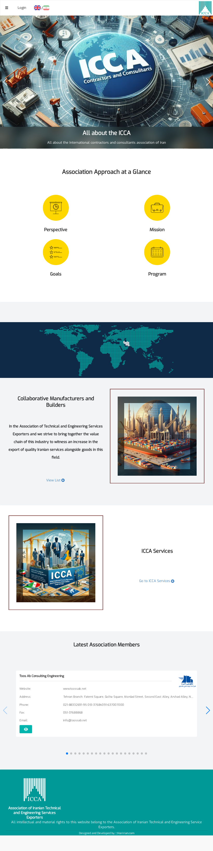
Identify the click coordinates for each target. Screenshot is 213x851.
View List (53, 480)
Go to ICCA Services (154, 581)
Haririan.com (125, 833)
